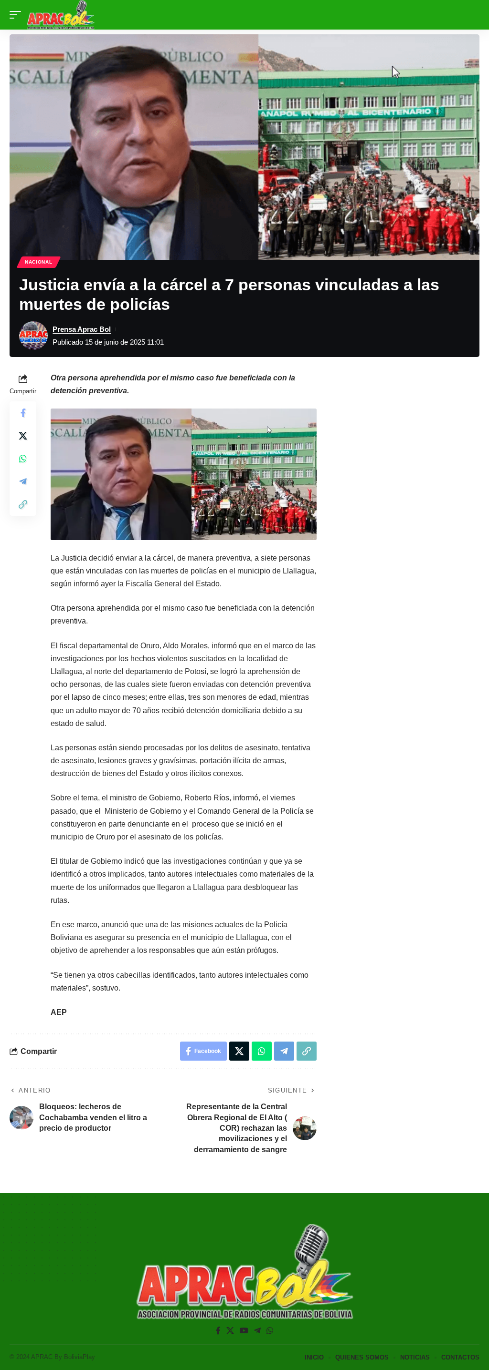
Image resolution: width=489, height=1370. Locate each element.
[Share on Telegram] (22, 481)
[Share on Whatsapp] (22, 458)
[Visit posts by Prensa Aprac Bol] (33, 335)
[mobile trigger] (18, 15)
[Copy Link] (22, 504)
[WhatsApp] (270, 1330)
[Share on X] (22, 435)
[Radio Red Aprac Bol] (61, 15)
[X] (230, 1330)
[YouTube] (244, 1330)
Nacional (39, 262)
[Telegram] (257, 1330)
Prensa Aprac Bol (82, 329)
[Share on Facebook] (22, 412)
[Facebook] (218, 1330)
